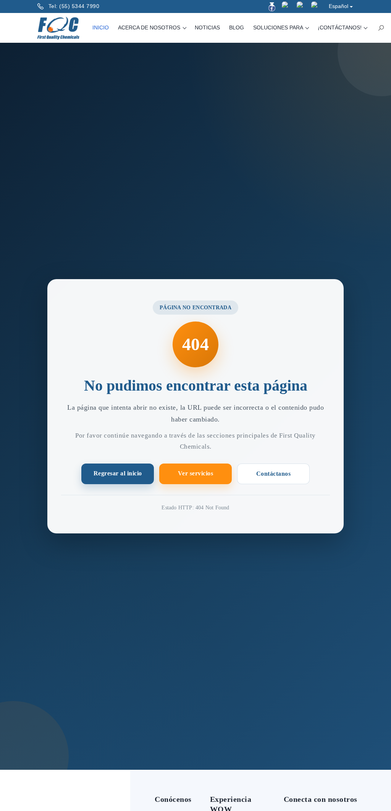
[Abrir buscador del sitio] (381, 28)
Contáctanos (273, 473)
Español (338, 6)
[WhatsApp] (315, 6)
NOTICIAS (207, 27)
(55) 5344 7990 (79, 6)
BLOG (236, 27)
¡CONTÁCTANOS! (340, 27)
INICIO (100, 27)
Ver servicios (195, 473)
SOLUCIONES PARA (278, 27)
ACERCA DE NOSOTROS (150, 27)
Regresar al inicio (118, 473)
